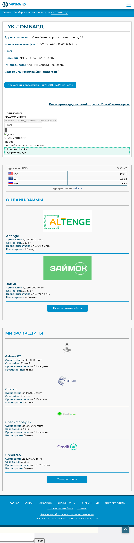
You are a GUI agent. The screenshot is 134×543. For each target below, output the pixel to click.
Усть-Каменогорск (38, 12)
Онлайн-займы (67, 503)
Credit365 (13, 455)
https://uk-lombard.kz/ (43, 71)
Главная (6, 12)
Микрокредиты (114, 503)
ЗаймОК (13, 284)
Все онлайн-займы (67, 308)
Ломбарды (19, 12)
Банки (28, 503)
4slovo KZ (13, 356)
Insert (39, 540)
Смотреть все (67, 479)
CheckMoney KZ (18, 422)
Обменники (90, 503)
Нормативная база (60, 508)
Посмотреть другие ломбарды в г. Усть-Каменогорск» (89, 104)
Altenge (12, 236)
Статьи (82, 508)
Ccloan (11, 389)
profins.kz (77, 188)
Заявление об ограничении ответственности (67, 514)
